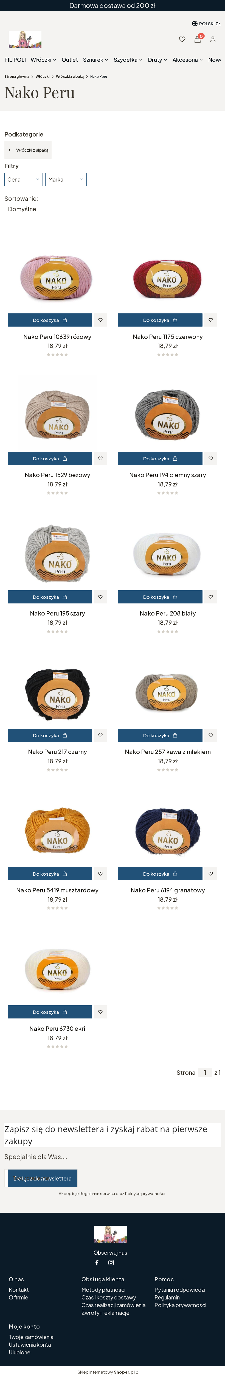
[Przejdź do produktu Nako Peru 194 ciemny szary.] (168, 415)
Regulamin (167, 1297)
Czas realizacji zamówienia (113, 1305)
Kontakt (19, 1289)
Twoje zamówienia (31, 1337)
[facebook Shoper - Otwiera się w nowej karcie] (97, 1262)
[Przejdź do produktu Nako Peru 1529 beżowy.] (57, 415)
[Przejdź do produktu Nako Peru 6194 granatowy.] (168, 831)
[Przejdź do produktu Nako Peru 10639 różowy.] (57, 277)
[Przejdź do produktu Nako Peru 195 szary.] (57, 554)
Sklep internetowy (106, 1371)
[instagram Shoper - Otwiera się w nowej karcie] (111, 1262)
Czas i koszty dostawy (108, 1297)
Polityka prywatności (180, 1305)
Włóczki (42, 76)
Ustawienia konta (30, 1344)
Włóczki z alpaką (70, 76)
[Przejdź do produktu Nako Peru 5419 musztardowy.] (57, 831)
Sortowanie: (21, 198)
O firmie (18, 1297)
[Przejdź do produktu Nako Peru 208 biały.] (168, 554)
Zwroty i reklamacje (105, 1312)
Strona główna (16, 76)
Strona (186, 1072)
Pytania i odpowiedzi (179, 1289)
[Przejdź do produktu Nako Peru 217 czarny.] (57, 692)
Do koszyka (46, 320)
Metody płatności (103, 1289)
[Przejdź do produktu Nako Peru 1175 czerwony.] (168, 277)
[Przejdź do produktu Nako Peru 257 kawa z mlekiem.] (168, 692)
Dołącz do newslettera (43, 1178)
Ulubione (19, 1352)
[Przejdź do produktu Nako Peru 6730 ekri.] (57, 969)
